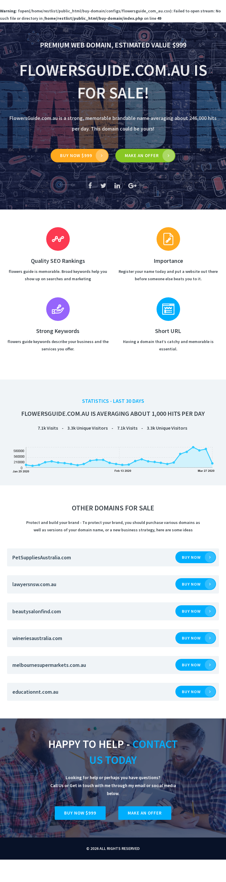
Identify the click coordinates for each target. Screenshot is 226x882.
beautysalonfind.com (36, 611)
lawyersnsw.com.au (34, 584)
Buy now (191, 557)
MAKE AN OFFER (142, 155)
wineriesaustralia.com (37, 638)
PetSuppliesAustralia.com (41, 557)
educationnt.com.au (35, 691)
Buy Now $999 (76, 155)
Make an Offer (145, 813)
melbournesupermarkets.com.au (49, 665)
